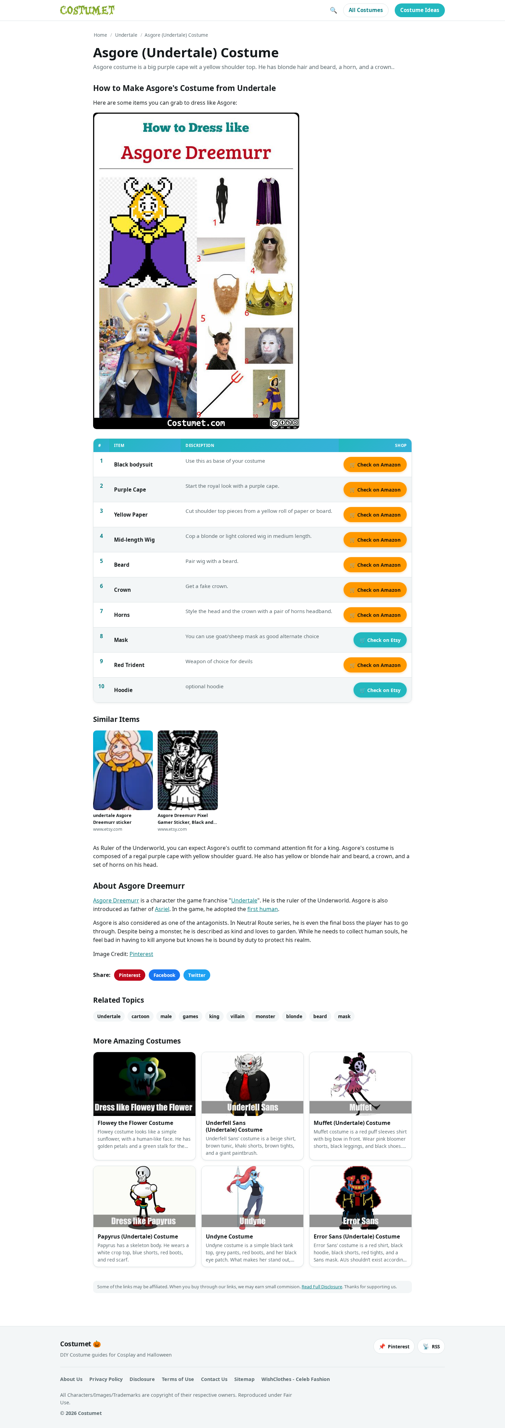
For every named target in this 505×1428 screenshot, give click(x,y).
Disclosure (142, 1379)
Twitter (196, 975)
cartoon (140, 1016)
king (214, 1016)
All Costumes (366, 10)
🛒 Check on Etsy (380, 640)
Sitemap (244, 1379)
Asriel (162, 909)
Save (108, 123)
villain (238, 1016)
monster (265, 1016)
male (166, 1016)
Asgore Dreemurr (116, 900)
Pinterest (141, 954)
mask (344, 1016)
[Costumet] (87, 10)
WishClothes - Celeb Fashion (295, 1379)
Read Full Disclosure (322, 1286)
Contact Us (214, 1379)
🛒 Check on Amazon (375, 464)
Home (100, 35)
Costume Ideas (419, 10)
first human (262, 909)
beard (320, 1016)
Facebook (164, 975)
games (190, 1016)
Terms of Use (178, 1379)
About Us (71, 1379)
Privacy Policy (106, 1379)
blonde (294, 1016)
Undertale (126, 35)
